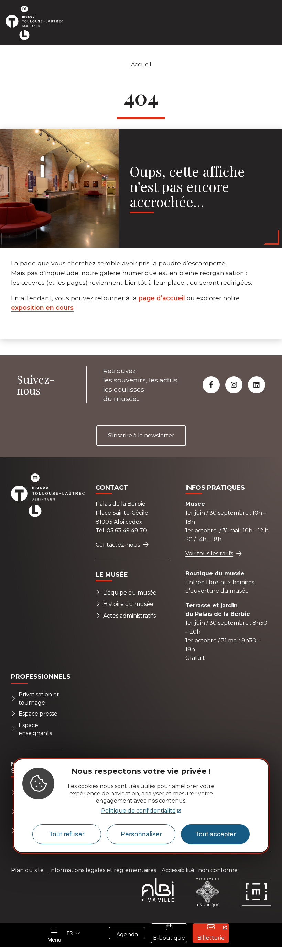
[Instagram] (233, 384)
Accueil (141, 64)
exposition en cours (42, 307)
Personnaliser (141, 834)
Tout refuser (66, 834)
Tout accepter (215, 834)
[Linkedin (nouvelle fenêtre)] (256, 384)
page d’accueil (162, 298)
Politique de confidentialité (138, 810)
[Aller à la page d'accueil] (39, 23)
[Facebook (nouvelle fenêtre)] (211, 384)
